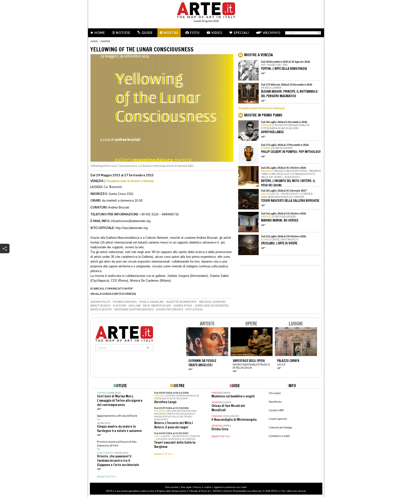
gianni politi (100, 302)
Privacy (197, 487)
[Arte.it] (206, 9)
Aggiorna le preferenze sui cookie (230, 487)
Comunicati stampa (280, 427)
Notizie (123, 33)
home (94, 41)
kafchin (120, 305)
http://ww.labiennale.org (131, 228)
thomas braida (125, 302)
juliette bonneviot (181, 302)
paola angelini (151, 302)
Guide (147, 33)
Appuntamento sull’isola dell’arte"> (119, 423)
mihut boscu (100, 305)
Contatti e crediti (279, 435)
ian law (135, 305)
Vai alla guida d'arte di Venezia (113, 293)
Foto (195, 33)
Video (216, 33)
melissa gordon (212, 302)
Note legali (186, 487)
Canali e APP (276, 410)
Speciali (241, 33)
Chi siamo (275, 393)
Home (99, 33)
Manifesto (275, 401)
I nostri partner (278, 418)
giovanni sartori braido (134, 309)
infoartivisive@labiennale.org (130, 221)
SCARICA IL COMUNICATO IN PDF (111, 288)
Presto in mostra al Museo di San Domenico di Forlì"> (118, 453)
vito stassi (194, 309)
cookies (207, 487)
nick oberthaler (157, 305)
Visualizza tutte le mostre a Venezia (130, 181)
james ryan (183, 305)
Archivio (271, 33)
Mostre (171, 33)
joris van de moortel (212, 305)
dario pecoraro (170, 309)
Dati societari (171, 487)
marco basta (101, 309)
